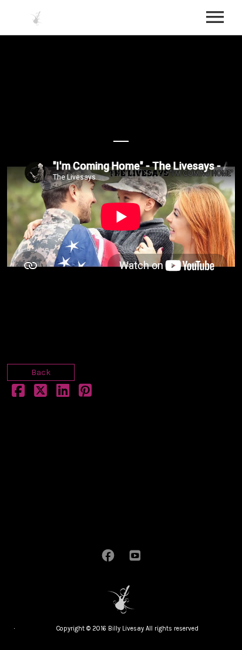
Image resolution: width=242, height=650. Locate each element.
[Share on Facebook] (18, 393)
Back (41, 372)
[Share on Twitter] (40, 393)
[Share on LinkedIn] (63, 393)
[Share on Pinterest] (85, 393)
